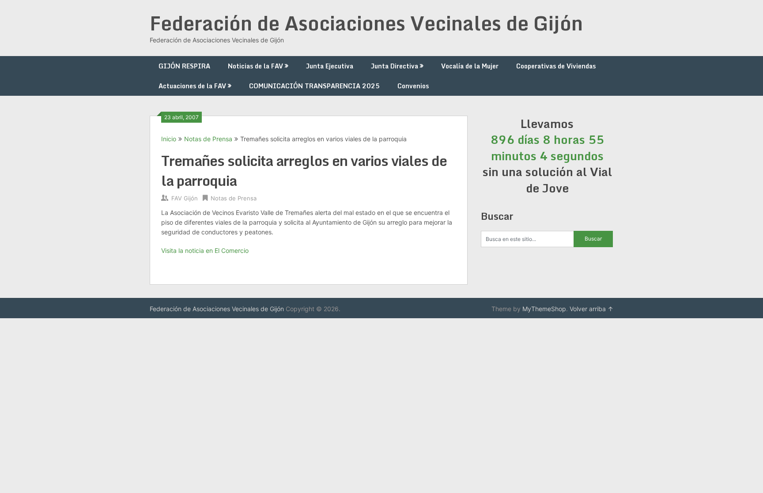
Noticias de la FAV (255, 66)
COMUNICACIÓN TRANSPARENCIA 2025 (314, 86)
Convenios (413, 86)
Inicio (168, 139)
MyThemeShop (544, 308)
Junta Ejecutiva (329, 66)
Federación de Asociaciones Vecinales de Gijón (366, 23)
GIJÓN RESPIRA (184, 66)
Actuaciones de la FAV (192, 86)
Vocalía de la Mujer (470, 66)
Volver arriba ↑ (591, 308)
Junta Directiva (394, 66)
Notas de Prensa (208, 139)
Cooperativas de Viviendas (556, 66)
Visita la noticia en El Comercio (205, 250)
